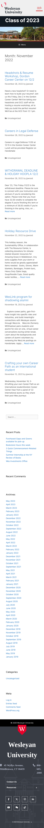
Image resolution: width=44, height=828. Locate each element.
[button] (39, 8)
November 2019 (13, 632)
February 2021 (12, 580)
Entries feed (11, 703)
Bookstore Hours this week (18, 445)
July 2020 (10, 605)
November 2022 (13, 522)
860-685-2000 (39, 769)
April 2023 (10, 504)
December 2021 (13, 556)
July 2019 (10, 646)
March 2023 (11, 508)
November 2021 (13, 560)
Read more (10, 211)
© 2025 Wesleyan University (21, 822)
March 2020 (11, 619)
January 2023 (12, 515)
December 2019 (13, 629)
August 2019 (11, 643)
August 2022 (12, 532)
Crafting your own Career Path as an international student (21, 366)
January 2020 (12, 626)
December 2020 (13, 587)
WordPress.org (12, 710)
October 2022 (12, 525)
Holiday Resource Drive (20, 231)
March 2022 (11, 546)
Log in (9, 700)
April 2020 (10, 615)
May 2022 (10, 539)
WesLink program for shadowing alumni (18, 298)
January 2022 (12, 553)
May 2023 (10, 501)
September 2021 (13, 567)
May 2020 (10, 612)
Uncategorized (14, 118)
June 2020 (11, 608)
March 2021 (11, 577)
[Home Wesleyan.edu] (22, 730)
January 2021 (12, 584)
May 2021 (10, 570)
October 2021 (12, 563)
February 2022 (12, 549)
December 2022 (13, 518)
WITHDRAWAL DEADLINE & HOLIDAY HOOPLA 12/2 (21, 172)
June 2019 (10, 650)
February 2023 (12, 511)
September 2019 (13, 639)
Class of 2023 (22, 20)
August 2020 (12, 601)
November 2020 (13, 591)
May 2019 (10, 653)
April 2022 (10, 542)
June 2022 (11, 536)
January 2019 (12, 657)
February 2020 (12, 622)
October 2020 (12, 594)
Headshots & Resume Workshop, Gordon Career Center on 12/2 (19, 76)
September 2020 (13, 598)
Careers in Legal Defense (21, 131)
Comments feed (13, 707)
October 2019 (12, 636)
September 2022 (13, 529)
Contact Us (12, 782)
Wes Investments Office (16, 461)
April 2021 (10, 574)
